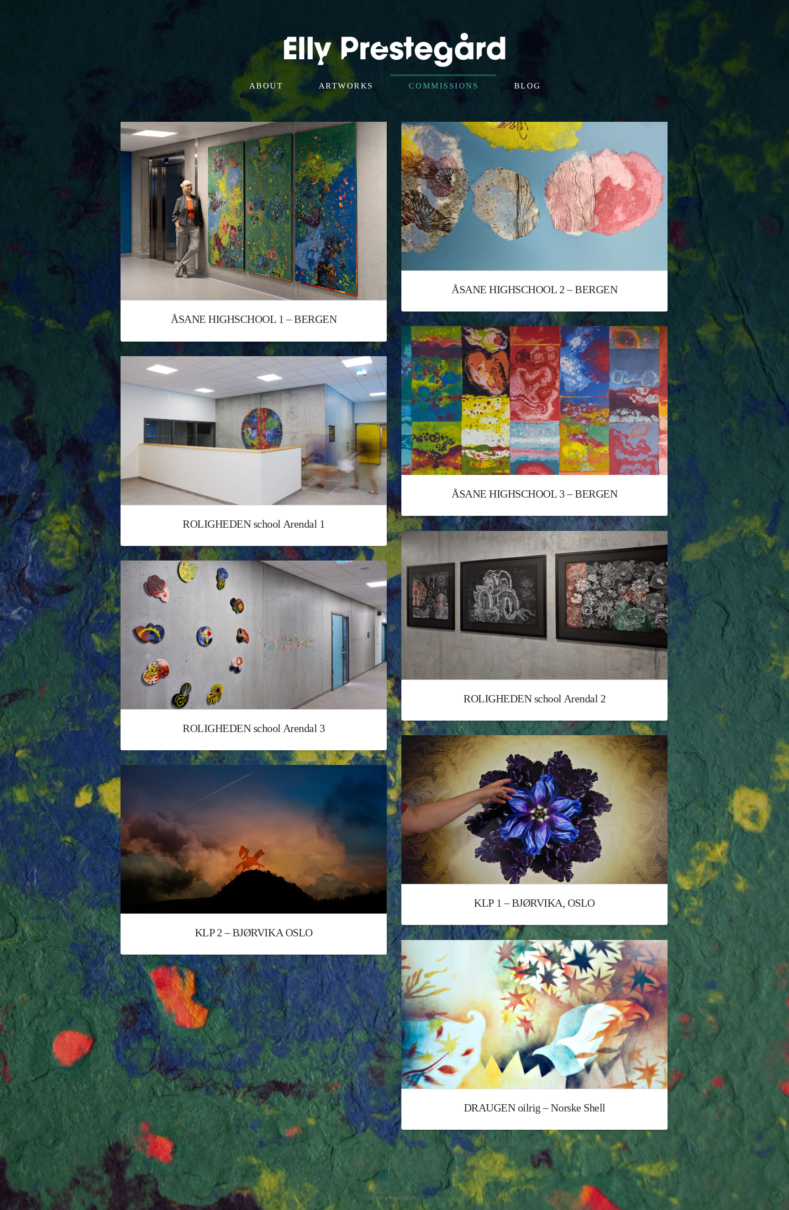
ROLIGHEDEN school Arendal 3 (254, 728)
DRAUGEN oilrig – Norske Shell (534, 1108)
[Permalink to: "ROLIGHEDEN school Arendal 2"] (534, 605)
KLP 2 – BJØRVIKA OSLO (254, 933)
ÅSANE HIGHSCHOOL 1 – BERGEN (254, 319)
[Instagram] (405, 1176)
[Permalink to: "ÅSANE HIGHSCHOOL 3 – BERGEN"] (534, 400)
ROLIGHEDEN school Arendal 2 (534, 699)
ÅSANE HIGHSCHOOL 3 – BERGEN (534, 494)
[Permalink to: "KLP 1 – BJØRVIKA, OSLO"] (534, 809)
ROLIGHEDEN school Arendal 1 (254, 524)
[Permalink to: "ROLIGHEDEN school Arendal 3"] (254, 635)
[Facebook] (383, 1176)
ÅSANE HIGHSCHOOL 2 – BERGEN (534, 290)
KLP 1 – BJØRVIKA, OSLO (534, 903)
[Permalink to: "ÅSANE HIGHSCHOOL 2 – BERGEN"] (534, 196)
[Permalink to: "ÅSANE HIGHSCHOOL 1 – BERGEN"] (254, 211)
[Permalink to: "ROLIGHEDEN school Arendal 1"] (254, 430)
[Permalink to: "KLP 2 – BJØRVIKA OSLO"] (254, 839)
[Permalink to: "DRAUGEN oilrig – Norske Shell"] (534, 1014)
